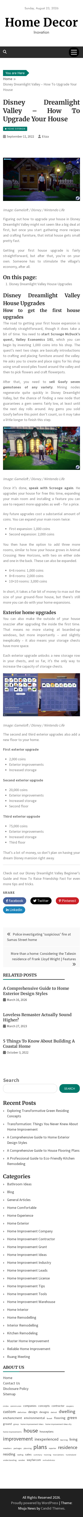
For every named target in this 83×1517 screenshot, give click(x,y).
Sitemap (9, 1394)
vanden (21, 1460)
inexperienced (46, 1439)
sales (28, 1454)
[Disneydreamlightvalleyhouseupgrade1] (41, 204)
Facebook (15, 900)
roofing (20, 1454)
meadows (7, 1448)
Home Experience (20, 1215)
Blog (10, 1192)
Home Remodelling (21, 1317)
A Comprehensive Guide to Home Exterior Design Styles (36, 991)
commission (15, 1406)
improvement (18, 1439)
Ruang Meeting (18, 1356)
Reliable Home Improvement (28, 1348)
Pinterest (68, 900)
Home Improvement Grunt (27, 1246)
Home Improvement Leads (27, 1270)
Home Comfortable (21, 1207)
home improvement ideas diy (58, 1424)
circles (6, 1406)
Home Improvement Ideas (27, 1254)
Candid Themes (52, 1508)
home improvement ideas (32, 1424)
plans (40, 1447)
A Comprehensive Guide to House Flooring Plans (43, 1150)
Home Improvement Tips (26, 1286)
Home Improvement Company (30, 1231)
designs (44, 1412)
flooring (59, 1418)
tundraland (71, 1454)
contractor (58, 1406)
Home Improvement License (28, 1278)
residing (9, 1454)
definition (22, 1412)
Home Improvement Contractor (31, 1239)
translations (58, 1454)
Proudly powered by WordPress (35, 1503)
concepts (44, 1406)
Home (7, 1377)
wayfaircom (34, 1460)
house (31, 1430)
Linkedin (15, 909)
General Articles (19, 1199)
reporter (52, 1448)
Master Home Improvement (28, 1341)
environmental (34, 1418)
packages (17, 1448)
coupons (70, 1406)
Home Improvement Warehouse (31, 1301)
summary (37, 1454)
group (16, 1424)
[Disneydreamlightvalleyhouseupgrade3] (41, 719)
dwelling (67, 1411)
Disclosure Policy (15, 1388)
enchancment (12, 1418)
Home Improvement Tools (27, 1294)
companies (29, 1406)
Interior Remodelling (22, 1325)
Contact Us (11, 1383)
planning (28, 1448)
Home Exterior (18, 1223)
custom (9, 1411)
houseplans (47, 1431)
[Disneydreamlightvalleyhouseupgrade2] (41, 473)
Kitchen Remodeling (22, 1333)
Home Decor (41, 22)
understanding (10, 1460)
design (32, 1412)
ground (7, 1424)
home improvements (12, 1432)
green (72, 1417)
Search (11, 1080)
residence (67, 1447)
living (74, 1439)
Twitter (42, 900)
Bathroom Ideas (19, 1184)
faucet (49, 1418)
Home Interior (17, 1309)
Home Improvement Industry (29, 1262)
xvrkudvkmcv (49, 1460)
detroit (54, 1412)
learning (64, 1440)
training (47, 1454)
